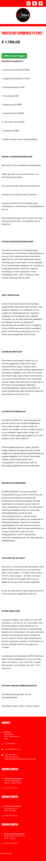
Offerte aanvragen (14, 55)
